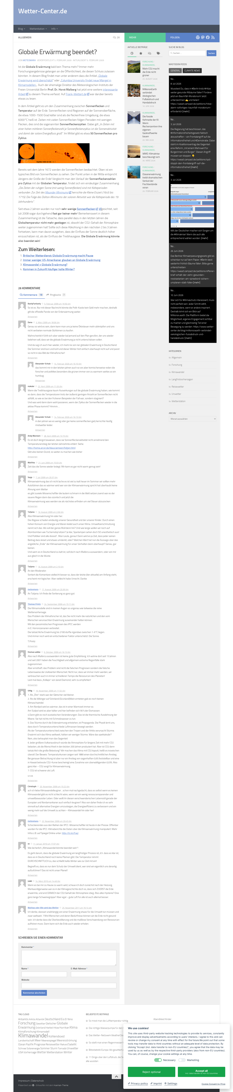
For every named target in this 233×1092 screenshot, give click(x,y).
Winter (68, 1052)
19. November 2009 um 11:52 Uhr (50, 691)
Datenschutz (37, 1080)
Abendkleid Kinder (162, 1019)
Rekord (64, 1044)
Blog (20, 28)
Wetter (41, 1052)
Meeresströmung (67, 1040)
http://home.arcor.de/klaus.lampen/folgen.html (51, 448)
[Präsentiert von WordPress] (33, 1085)
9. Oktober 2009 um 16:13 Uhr (57, 652)
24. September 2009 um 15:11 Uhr (59, 604)
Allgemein (177, 357)
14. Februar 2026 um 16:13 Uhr (68, 417)
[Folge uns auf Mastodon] (203, 37)
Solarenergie (33, 1048)
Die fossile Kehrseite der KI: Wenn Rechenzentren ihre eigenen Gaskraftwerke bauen (152, 126)
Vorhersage (30, 1052)
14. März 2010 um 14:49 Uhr (47, 881)
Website (25, 980)
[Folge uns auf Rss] (213, 37)
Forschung (177, 364)
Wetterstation (37, 28)
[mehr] (185, 111)
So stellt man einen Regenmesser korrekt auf (111, 1042)
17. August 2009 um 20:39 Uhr (55, 589)
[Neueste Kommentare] (149, 53)
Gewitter (40, 1023)
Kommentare (32, 294)
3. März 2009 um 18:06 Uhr (48, 322)
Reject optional (151, 1071)
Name (25, 968)
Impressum (24, 1080)
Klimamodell (42, 1031)
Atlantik (40, 1019)
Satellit (72, 1044)
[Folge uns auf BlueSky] (198, 37)
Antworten (32, 316)
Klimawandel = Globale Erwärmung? (45, 264)
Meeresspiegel (48, 1040)
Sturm (53, 1048)
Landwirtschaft (26, 1040)
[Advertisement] (157, 12)
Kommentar (27, 947)
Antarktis (23, 1019)
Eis (62, 1019)
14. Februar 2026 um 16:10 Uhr (68, 364)
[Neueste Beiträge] (132, 53)
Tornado (62, 1048)
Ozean (21, 1044)
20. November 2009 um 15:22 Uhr (55, 786)
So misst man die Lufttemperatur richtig (108, 1020)
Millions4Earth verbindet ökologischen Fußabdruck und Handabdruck (150, 96)
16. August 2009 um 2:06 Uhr (51, 512)
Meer (38, 1040)
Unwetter (176, 394)
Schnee (22, 1048)
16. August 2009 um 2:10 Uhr (51, 567)
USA (20, 1052)
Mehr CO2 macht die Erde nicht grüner (150, 72)
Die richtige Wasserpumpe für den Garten (109, 1028)
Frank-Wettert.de (76, 94)
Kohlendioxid (57, 1036)
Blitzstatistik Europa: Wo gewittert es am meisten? (114, 1049)
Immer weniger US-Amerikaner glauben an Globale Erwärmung (61, 260)
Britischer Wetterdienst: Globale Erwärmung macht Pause (58, 255)
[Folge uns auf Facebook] (208, 37)
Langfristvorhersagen (182, 379)
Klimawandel (178, 372)
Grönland (40, 1027)
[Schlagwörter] (158, 53)
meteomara (29, 60)
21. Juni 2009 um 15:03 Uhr (50, 463)
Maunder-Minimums (56, 192)
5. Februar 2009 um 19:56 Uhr (57, 304)
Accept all (201, 1071)
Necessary (169, 1060)
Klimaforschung (27, 1031)
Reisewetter (178, 386)
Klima (73, 1027)
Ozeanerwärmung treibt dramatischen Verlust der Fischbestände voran (152, 181)
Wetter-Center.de (42, 11)
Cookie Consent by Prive (213, 1084)
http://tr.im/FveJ (70, 833)
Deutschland (52, 1019)
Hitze (56, 1027)
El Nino (69, 1019)
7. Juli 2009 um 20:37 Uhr (47, 477)
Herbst (49, 1027)
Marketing (193, 1060)
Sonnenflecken (86, 209)
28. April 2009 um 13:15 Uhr (56, 436)
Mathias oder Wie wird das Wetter (43, 907)
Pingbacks (57, 294)
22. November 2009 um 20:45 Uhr (57, 821)
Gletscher (51, 1023)
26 (118, 37)
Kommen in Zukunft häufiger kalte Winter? (49, 269)
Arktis (32, 1019)
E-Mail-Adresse (79, 968)
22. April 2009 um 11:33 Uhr (50, 386)
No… (173, 79)
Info (53, 28)
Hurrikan (64, 1027)
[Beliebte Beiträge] (140, 53)
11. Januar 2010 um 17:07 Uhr (46, 844)
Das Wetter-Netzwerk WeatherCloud (107, 1035)
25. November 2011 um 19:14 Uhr (77, 908)
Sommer (45, 1048)
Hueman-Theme (61, 1085)
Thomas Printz (34, 604)
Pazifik (29, 1044)
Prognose (39, 1044)
